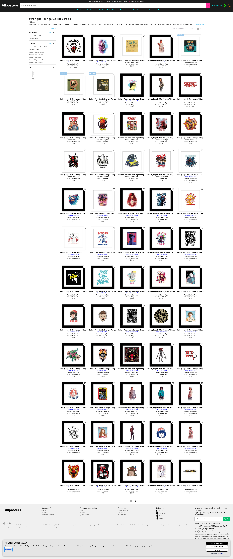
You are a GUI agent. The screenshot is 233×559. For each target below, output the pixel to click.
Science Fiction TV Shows (53, 15)
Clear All (53, 28)
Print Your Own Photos (96, 1)
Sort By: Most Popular (179, 28)
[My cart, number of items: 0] (229, 5)
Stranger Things (67, 15)
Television (42, 15)
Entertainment (33, 15)
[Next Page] (203, 29)
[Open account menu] (221, 5)
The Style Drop (78, 10)
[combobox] (113, 5)
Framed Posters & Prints (80, 15)
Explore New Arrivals (138, 1)
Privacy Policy (8, 549)
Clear (49, 43)
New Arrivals (124, 10)
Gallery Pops (92, 15)
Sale (159, 10)
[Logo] (10, 5)
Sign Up (226, 519)
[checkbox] (33, 75)
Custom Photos (112, 10)
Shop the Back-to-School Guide (117, 1)
